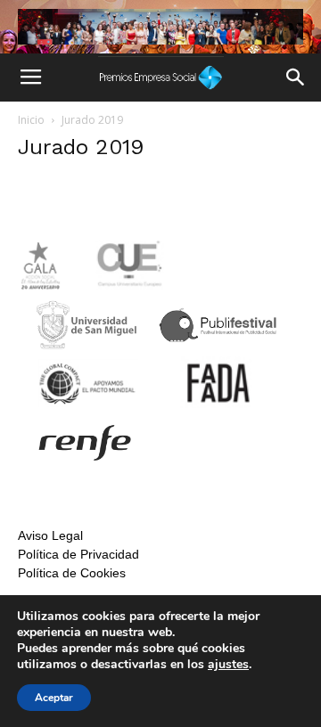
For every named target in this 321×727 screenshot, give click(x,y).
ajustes (228, 665)
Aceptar (54, 697)
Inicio (31, 119)
